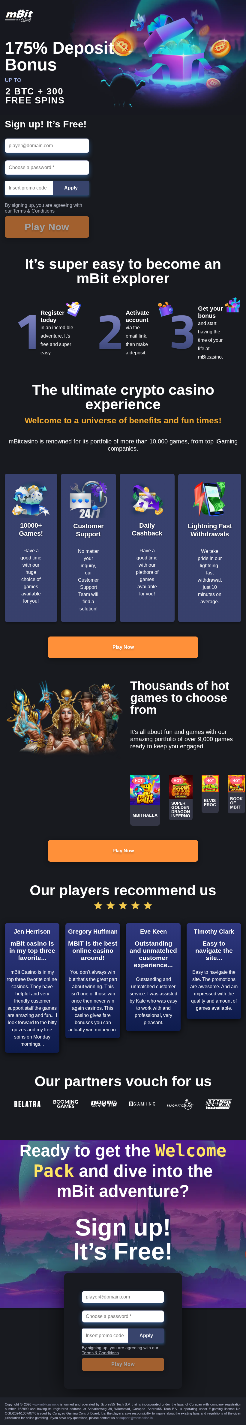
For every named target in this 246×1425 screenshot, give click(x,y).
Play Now (123, 647)
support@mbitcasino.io (136, 1418)
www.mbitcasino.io (45, 1404)
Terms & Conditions (34, 210)
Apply (71, 187)
